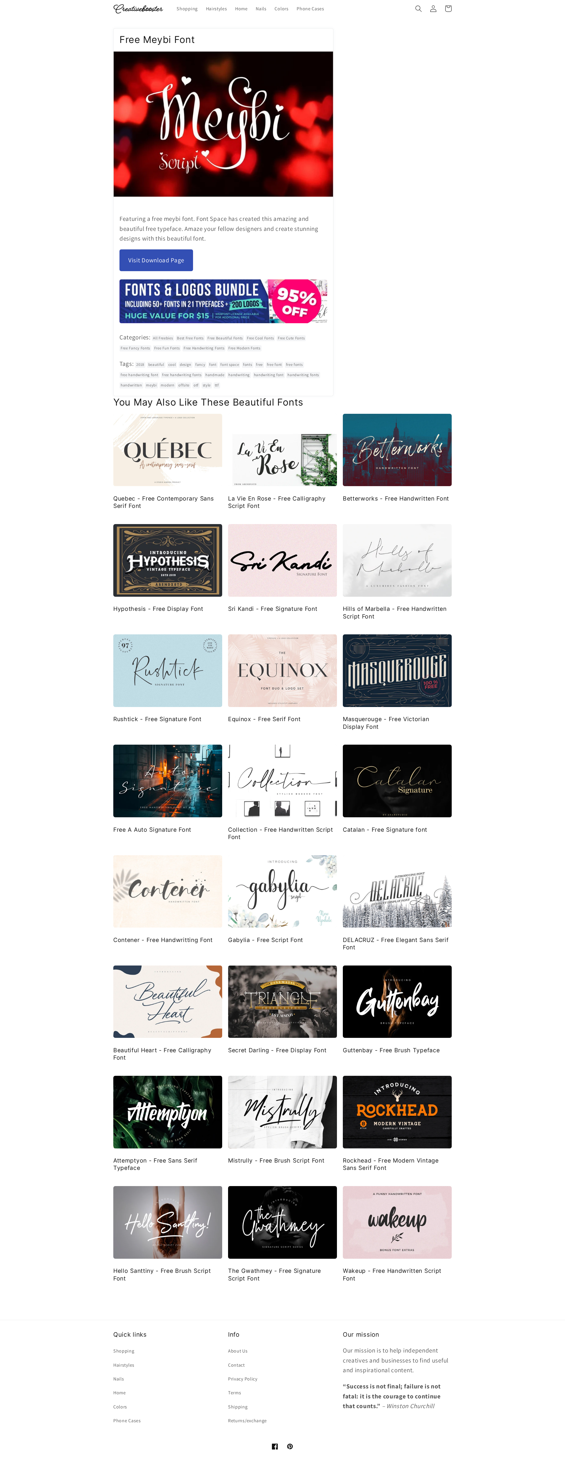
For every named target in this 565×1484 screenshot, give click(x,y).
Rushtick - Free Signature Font (157, 719)
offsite (184, 385)
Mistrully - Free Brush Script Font (276, 1160)
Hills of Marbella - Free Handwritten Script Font (395, 612)
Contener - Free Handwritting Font (163, 939)
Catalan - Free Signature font (385, 829)
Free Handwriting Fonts (204, 348)
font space (229, 364)
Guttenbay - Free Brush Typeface (391, 1050)
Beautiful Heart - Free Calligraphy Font (162, 1054)
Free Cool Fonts (260, 338)
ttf (217, 385)
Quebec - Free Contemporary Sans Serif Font (163, 502)
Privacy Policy (242, 1379)
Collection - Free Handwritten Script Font (280, 833)
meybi (151, 385)
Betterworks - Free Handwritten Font (396, 498)
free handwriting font (139, 374)
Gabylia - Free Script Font (265, 939)
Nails (118, 1379)
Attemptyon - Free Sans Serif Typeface (155, 1164)
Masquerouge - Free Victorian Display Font (386, 723)
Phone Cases (127, 1421)
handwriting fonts (303, 374)
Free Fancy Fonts (135, 348)
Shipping (238, 1407)
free (259, 364)
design (185, 364)
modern (167, 385)
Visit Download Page (156, 260)
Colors (120, 1407)
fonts (247, 364)
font (213, 364)
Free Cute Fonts (291, 338)
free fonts (294, 364)
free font (274, 364)
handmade (215, 374)
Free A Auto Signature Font (152, 829)
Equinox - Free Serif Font (264, 719)
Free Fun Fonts (167, 348)
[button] (418, 8)
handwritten (131, 385)
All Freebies (163, 338)
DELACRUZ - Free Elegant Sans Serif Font (395, 943)
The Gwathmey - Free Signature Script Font (274, 1274)
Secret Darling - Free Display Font (277, 1050)
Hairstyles (123, 1365)
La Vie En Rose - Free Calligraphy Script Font (277, 502)
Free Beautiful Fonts (225, 338)
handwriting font (269, 374)
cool (172, 364)
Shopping (123, 1351)
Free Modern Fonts (244, 348)
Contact (236, 1365)
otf (196, 385)
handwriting (239, 374)
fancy (200, 364)
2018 (140, 364)
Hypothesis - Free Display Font (158, 608)
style (207, 385)
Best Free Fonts (190, 338)
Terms (234, 1393)
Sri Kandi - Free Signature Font (272, 608)
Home (119, 1393)
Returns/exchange (247, 1421)
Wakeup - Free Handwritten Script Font (392, 1274)
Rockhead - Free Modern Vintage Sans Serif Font (391, 1164)
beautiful (156, 364)
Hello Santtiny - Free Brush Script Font (162, 1274)
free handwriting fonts (181, 374)
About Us (238, 1351)
